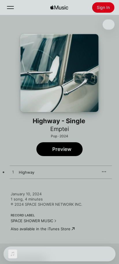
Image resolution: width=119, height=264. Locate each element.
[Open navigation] (10, 7)
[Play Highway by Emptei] (13, 172)
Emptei (59, 129)
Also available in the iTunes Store (40, 228)
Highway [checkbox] (26, 172)
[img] (59, 7)
